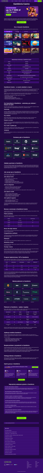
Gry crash (25, 31)
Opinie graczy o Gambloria (8, 452)
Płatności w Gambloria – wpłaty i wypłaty (10, 446)
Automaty (34, 31)
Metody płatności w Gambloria (9, 444)
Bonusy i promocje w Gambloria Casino (10, 441)
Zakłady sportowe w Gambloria (9, 438)
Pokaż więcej (21, 379)
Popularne (7, 31)
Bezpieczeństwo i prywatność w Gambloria (10, 449)
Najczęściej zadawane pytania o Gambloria (10, 454)
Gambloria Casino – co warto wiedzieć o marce (11, 433)
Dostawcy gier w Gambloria (8, 436)
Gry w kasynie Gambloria (8, 430)
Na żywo (17, 31)
